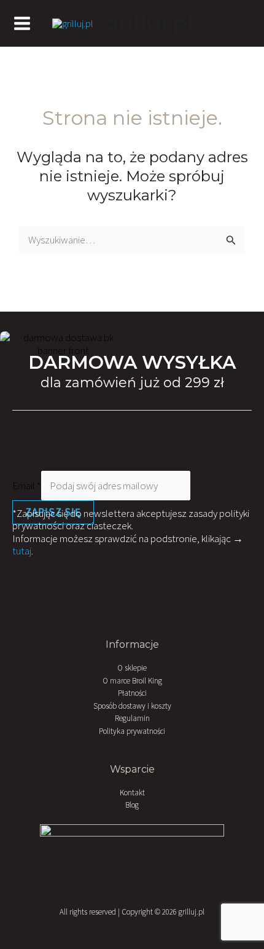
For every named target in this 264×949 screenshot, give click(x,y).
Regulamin (132, 718)
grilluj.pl (149, 23)
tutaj (21, 550)
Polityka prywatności (132, 731)
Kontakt (132, 792)
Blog (132, 805)
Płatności (132, 693)
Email (26, 485)
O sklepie (132, 668)
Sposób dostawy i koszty (132, 706)
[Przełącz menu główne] (22, 23)
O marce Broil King (132, 680)
